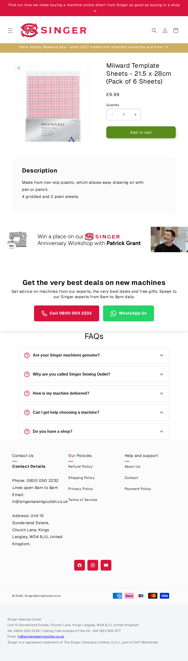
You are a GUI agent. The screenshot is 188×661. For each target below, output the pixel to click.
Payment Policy (138, 489)
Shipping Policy (81, 478)
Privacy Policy (80, 489)
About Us (132, 466)
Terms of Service (82, 500)
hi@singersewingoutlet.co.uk (41, 636)
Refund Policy (80, 466)
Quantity (112, 105)
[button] (10, 30)
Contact (131, 478)
